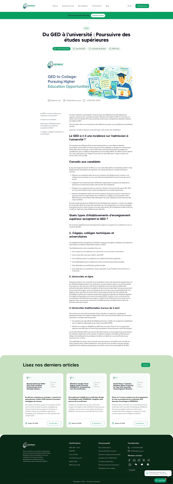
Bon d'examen (83, 6)
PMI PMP (72, 451)
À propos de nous (68, 6)
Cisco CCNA (73, 454)
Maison (55, 6)
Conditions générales (105, 461)
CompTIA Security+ (75, 458)
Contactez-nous (142, 6)
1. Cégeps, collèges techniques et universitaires (51, 133)
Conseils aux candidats (48, 119)
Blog (107, 6)
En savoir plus (53, 423)
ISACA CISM (73, 461)
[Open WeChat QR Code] (136, 464)
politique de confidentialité (107, 458)
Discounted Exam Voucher (107, 451)
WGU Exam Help (74, 465)
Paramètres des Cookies (106, 468)
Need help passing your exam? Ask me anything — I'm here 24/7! (158, 473)
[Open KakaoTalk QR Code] (142, 464)
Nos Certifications (104, 447)
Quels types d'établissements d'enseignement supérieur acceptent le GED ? (50, 126)
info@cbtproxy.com (137, 451)
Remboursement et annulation (108, 465)
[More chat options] (169, 480)
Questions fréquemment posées (109, 454)
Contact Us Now (98, 15)
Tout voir (145, 365)
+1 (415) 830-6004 (137, 447)
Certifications (97, 6)
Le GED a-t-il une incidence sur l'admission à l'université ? (50, 114)
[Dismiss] (169, 473)
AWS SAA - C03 (74, 447)
